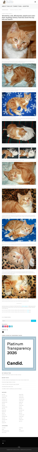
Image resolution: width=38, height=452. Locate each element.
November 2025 (4, 395)
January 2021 (4, 414)
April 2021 (20, 413)
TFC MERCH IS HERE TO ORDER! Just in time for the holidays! (12, 388)
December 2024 (4, 399)
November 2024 (21, 399)
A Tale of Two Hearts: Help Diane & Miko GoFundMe (10, 384)
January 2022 (4, 410)
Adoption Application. (25, 306)
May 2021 (3, 413)
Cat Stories (3, 427)
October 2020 (21, 416)
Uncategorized (21, 430)
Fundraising (21, 427)
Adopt (28, 310)
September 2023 (4, 402)
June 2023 (20, 403)
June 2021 (20, 411)
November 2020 (4, 416)
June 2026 (3, 394)
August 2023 (21, 402)
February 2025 (21, 397)
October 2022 (21, 405)
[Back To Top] (19, 447)
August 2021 (4, 411)
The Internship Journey (5, 430)
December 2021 (21, 410)
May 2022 (3, 408)
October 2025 (21, 395)
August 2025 (4, 397)
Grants (3, 429)
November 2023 (4, 400)
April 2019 (20, 421)
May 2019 (3, 421)
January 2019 (4, 422)
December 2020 (21, 414)
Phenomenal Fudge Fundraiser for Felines (8, 382)
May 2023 (3, 405)
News (20, 429)
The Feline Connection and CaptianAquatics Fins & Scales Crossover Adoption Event (15, 379)
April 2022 (20, 408)
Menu (35, 1)
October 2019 (21, 419)
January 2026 (21, 394)
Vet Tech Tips (4, 432)
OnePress (22, 449)
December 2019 (4, 419)
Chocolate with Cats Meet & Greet (7, 386)
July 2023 (3, 403)
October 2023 (21, 400)
